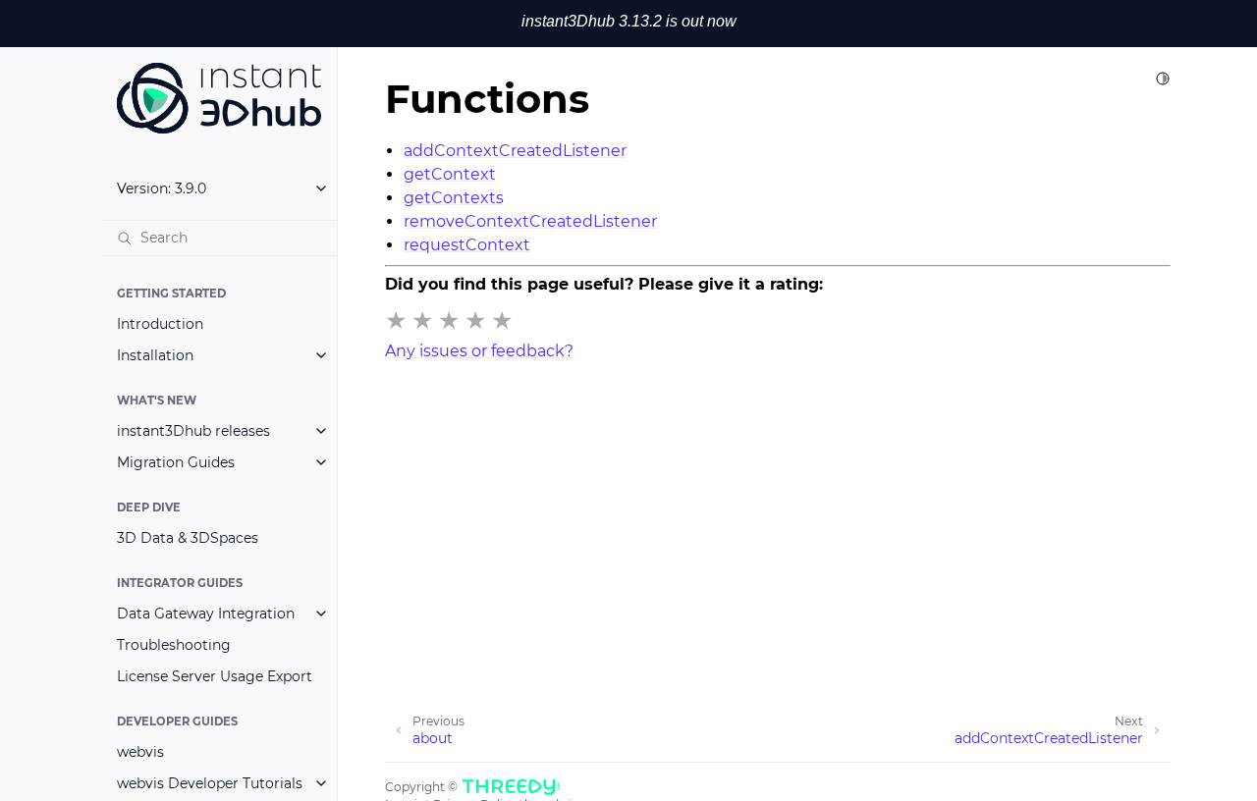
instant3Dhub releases (193, 431)
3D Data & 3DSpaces (187, 538)
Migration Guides (176, 462)
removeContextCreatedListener (530, 221)
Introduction (160, 324)
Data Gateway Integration (206, 613)
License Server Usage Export (214, 676)
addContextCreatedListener (515, 150)
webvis (140, 752)
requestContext (467, 245)
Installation (155, 355)
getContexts (454, 197)
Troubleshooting (174, 645)
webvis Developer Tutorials (209, 783)
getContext (450, 174)
